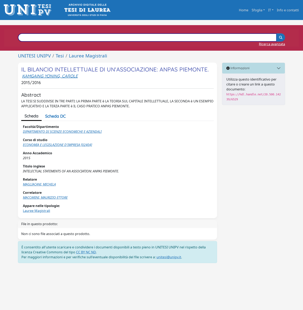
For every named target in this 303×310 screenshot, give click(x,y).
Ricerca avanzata (272, 44)
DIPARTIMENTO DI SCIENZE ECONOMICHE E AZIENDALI (62, 131)
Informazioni (239, 68)
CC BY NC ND (86, 252)
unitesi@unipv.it (168, 257)
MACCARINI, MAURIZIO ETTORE (45, 197)
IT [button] (269, 10)
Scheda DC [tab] (55, 116)
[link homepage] (28, 10)
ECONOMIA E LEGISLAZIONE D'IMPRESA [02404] (57, 145)
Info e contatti (288, 10)
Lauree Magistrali (88, 56)
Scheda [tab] (31, 115)
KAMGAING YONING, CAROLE (50, 75)
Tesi (60, 56)
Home (243, 10)
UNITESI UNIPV (34, 56)
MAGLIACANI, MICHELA (39, 184)
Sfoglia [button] (257, 10)
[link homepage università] (87, 10)
